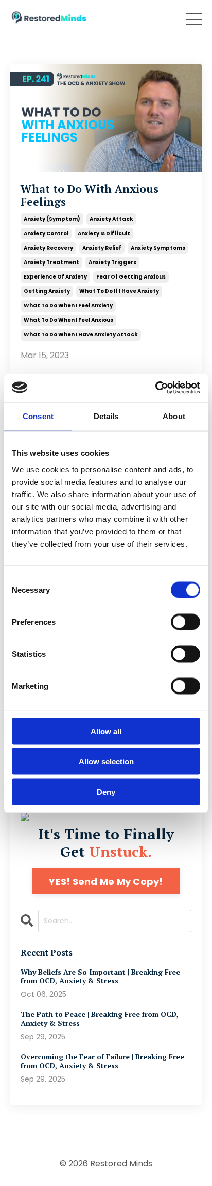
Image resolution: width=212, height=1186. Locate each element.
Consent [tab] (38, 416)
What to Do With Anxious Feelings (89, 195)
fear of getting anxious (131, 277)
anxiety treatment (51, 262)
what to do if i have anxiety (119, 291)
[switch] (185, 621)
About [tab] (174, 416)
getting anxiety (47, 291)
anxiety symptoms (158, 248)
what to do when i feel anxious (68, 320)
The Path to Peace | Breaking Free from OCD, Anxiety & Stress (100, 1019)
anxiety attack (111, 219)
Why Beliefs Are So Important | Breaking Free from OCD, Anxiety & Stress (100, 976)
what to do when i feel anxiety (68, 306)
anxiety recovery (48, 248)
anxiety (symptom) (52, 219)
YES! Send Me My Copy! (106, 881)
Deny (106, 791)
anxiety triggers (112, 262)
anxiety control (46, 233)
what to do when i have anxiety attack (81, 334)
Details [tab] (106, 416)
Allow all (106, 731)
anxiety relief (101, 248)
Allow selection (106, 761)
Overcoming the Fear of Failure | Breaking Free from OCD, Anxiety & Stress (102, 1061)
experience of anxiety (55, 277)
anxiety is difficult (104, 233)
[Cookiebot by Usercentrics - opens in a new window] (155, 387)
